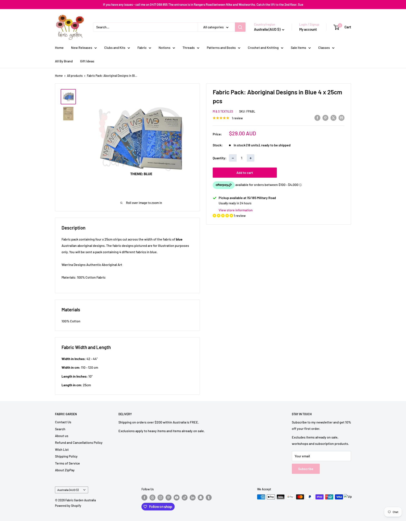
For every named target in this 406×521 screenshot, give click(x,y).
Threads (188, 47)
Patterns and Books (221, 47)
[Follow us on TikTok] (185, 497)
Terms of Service (67, 463)
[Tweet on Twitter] (333, 117)
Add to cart (244, 172)
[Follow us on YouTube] (177, 497)
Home (59, 47)
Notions (164, 47)
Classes (324, 47)
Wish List (62, 449)
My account (308, 29)
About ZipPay (65, 470)
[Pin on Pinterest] (325, 117)
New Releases (81, 47)
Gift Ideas (87, 61)
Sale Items (298, 47)
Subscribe (305, 469)
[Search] (240, 27)
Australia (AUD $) (68, 490)
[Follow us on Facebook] (144, 497)
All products (75, 75)
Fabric (142, 47)
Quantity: (219, 158)
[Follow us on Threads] (152, 497)
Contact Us (63, 422)
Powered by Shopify (68, 505)
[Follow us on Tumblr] (209, 497)
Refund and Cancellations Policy (79, 442)
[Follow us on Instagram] (160, 497)
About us (61, 436)
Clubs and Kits (114, 47)
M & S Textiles (223, 111)
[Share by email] (341, 117)
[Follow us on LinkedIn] (193, 497)
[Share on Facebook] (317, 117)
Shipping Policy (66, 456)
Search (60, 429)
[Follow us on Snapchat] (201, 497)
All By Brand (64, 61)
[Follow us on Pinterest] (168, 497)
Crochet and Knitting (263, 47)
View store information (236, 210)
